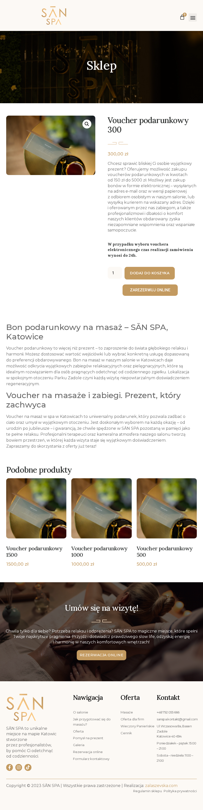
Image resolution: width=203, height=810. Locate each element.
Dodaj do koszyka (149, 273)
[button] (193, 17)
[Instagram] (18, 767)
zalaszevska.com (161, 785)
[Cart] (182, 16)
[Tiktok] (28, 767)
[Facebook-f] (9, 767)
